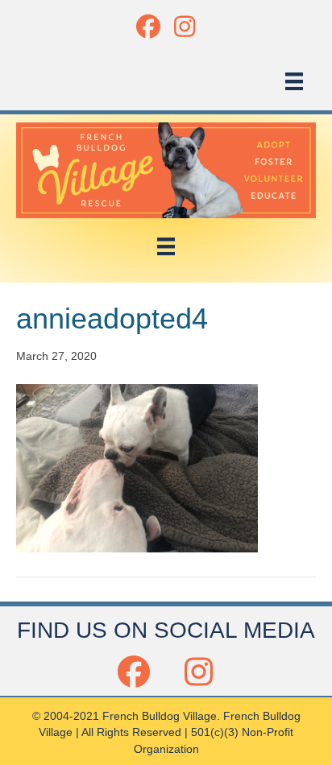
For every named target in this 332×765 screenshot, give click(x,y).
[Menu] (294, 81)
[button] (148, 26)
